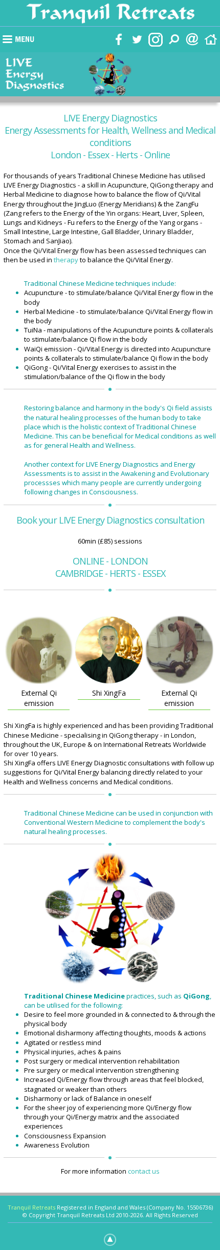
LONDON (129, 561)
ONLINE (88, 561)
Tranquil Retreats (31, 1207)
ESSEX (153, 573)
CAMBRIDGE (79, 573)
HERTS (122, 573)
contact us (144, 1171)
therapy (66, 259)
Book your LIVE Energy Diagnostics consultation (110, 520)
